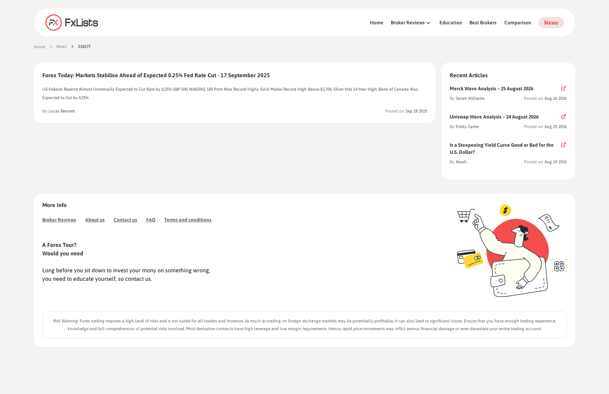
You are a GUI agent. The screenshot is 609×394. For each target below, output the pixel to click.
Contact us (125, 220)
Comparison (517, 22)
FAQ (150, 220)
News (551, 22)
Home (376, 22)
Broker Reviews (408, 22)
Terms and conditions (187, 220)
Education (450, 22)
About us (95, 220)
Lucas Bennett (62, 111)
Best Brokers (483, 22)
